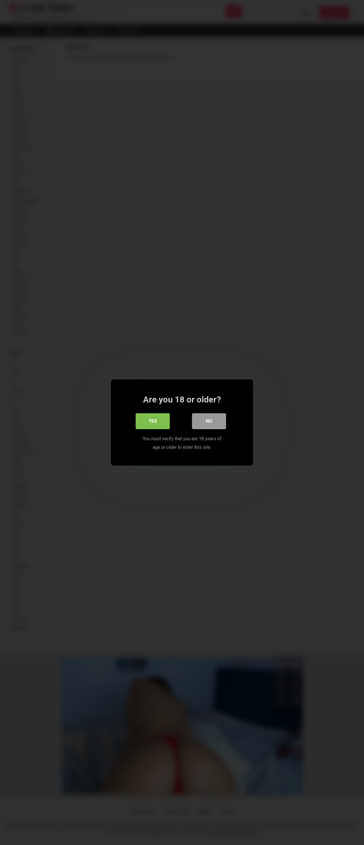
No (209, 421)
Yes (153, 421)
